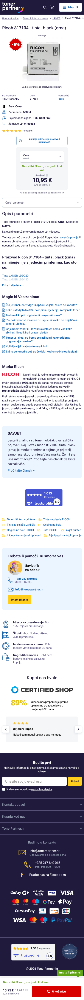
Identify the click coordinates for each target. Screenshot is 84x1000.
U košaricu (59, 991)
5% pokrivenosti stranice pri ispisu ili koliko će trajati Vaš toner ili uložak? (41, 322)
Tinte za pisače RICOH (56, 519)
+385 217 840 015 (26, 578)
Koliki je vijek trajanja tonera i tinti (26, 346)
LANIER (57, 18)
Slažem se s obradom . (29, 789)
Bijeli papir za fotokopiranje (65, 535)
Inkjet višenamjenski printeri (23, 535)
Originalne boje (52, 524)
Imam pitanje (19, 599)
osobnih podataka (41, 789)
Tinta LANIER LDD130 (15, 279)
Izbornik (73, 7)
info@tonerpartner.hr (29, 589)
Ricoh (61, 98)
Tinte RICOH (49, 530)
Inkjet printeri (73, 530)
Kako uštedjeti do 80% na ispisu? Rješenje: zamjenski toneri (43, 310)
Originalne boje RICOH (20, 530)
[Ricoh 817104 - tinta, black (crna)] (42, 79)
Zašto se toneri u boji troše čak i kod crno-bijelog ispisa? (41, 351)
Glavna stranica (10, 18)
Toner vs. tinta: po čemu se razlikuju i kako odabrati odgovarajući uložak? (38, 339)
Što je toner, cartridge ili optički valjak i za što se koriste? (41, 305)
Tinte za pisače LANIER (21, 524)
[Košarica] (52, 7)
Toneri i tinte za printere (35, 18)
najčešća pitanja (68, 237)
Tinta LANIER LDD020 (15, 275)
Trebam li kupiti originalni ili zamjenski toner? (34, 315)
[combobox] (42, 157)
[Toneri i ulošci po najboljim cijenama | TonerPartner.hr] (13, 7)
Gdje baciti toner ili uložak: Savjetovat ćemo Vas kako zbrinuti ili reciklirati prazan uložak (39, 330)
